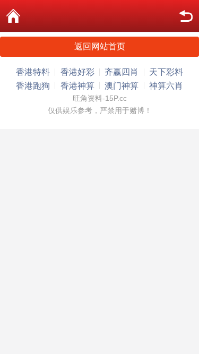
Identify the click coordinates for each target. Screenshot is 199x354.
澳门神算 (122, 85)
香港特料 (33, 71)
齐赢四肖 (122, 71)
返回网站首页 (99, 46)
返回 (186, 16)
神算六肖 (166, 85)
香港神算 (77, 85)
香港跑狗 (33, 85)
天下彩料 (166, 71)
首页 (13, 16)
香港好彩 (77, 71)
